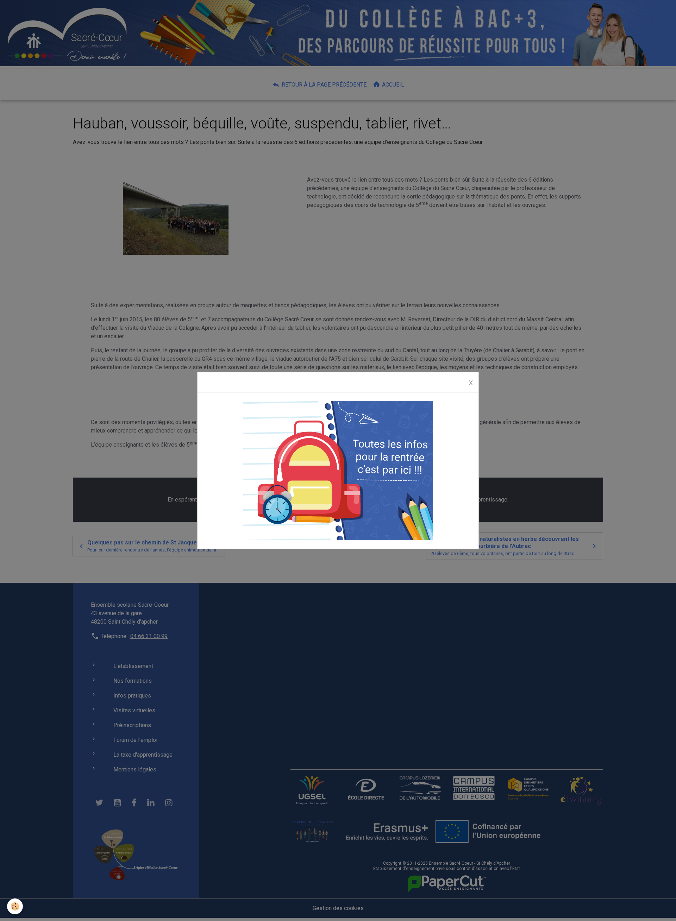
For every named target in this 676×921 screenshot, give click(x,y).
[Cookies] (15, 906)
